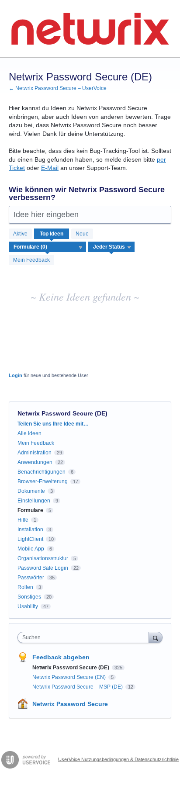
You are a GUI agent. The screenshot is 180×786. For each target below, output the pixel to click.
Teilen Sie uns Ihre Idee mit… (53, 424)
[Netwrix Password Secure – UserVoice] (90, 29)
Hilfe (22, 520)
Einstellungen (33, 501)
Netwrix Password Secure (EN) (69, 677)
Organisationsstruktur (42, 558)
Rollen (25, 587)
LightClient (30, 539)
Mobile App (30, 549)
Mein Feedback (31, 260)
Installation (30, 529)
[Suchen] (156, 637)
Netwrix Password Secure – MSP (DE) (78, 687)
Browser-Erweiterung (42, 481)
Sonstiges (29, 597)
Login (15, 375)
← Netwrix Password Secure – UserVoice (58, 88)
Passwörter (30, 578)
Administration (34, 453)
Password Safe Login (42, 568)
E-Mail (50, 167)
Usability (27, 606)
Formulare (30, 510)
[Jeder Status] (112, 247)
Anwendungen (34, 462)
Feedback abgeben (61, 657)
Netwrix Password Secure (70, 703)
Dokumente (31, 491)
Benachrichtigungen (41, 472)
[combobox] (85, 637)
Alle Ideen (29, 433)
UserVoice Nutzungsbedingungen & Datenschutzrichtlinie (118, 759)
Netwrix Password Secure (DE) (71, 668)
